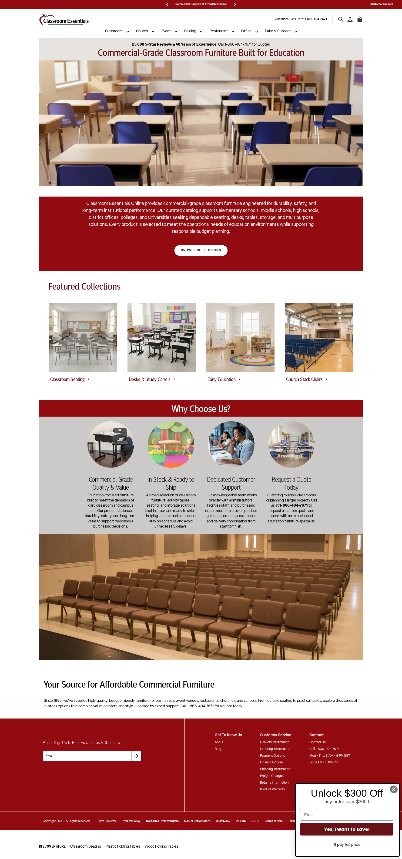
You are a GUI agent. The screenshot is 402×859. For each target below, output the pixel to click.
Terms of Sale (274, 821)
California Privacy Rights (162, 821)
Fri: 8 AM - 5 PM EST (324, 762)
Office (246, 31)
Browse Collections (201, 250)
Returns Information (274, 783)
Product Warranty (272, 789)
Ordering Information (275, 749)
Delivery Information (274, 742)
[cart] (359, 21)
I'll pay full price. (346, 844)
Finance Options (272, 762)
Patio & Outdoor (278, 31)
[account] (350, 19)
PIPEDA (241, 821)
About (219, 742)
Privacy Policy (131, 821)
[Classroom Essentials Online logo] (64, 19)
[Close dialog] (394, 789)
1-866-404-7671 (316, 19)
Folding (190, 31)
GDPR (255, 821)
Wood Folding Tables (161, 847)
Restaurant (219, 31)
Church (142, 31)
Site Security (107, 821)
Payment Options (272, 756)
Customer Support (381, 4)
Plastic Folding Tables (123, 847)
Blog (218, 749)
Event (166, 31)
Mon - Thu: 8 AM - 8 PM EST (329, 756)
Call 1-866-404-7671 (324, 749)
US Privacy (223, 821)
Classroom (114, 31)
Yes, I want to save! (347, 829)
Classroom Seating (85, 847)
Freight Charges (272, 776)
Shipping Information (275, 769)
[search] (341, 19)
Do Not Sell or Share (197, 821)
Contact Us (317, 742)
